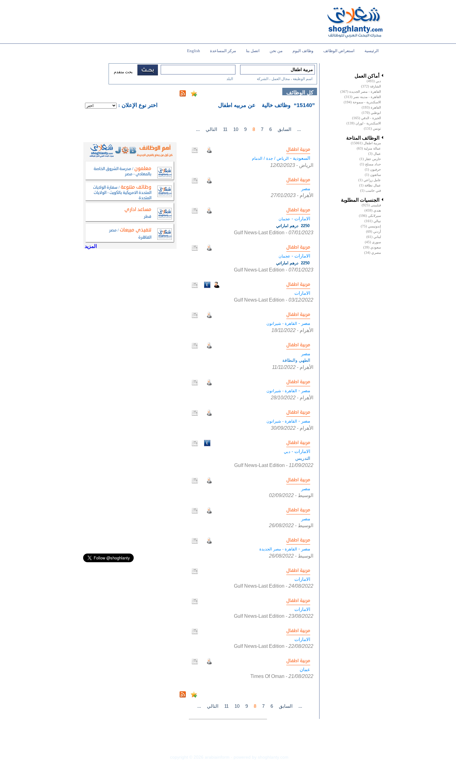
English (193, 50)
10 (235, 129)
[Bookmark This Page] (194, 94)
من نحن (276, 50)
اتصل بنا (253, 50)
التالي (211, 129)
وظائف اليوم (303, 50)
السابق (284, 129)
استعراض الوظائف (339, 50)
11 (225, 129)
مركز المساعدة (223, 50)
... (198, 129)
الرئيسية (371, 50)
